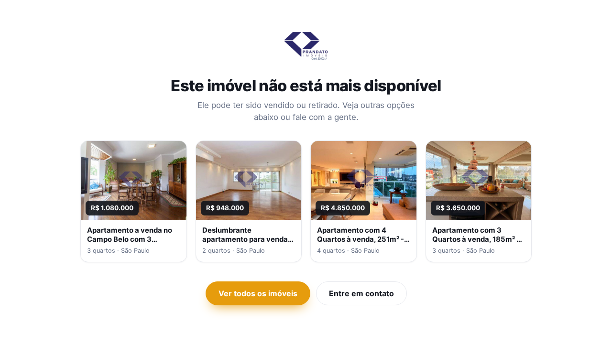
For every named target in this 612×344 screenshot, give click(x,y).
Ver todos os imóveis (258, 293)
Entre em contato (361, 293)
